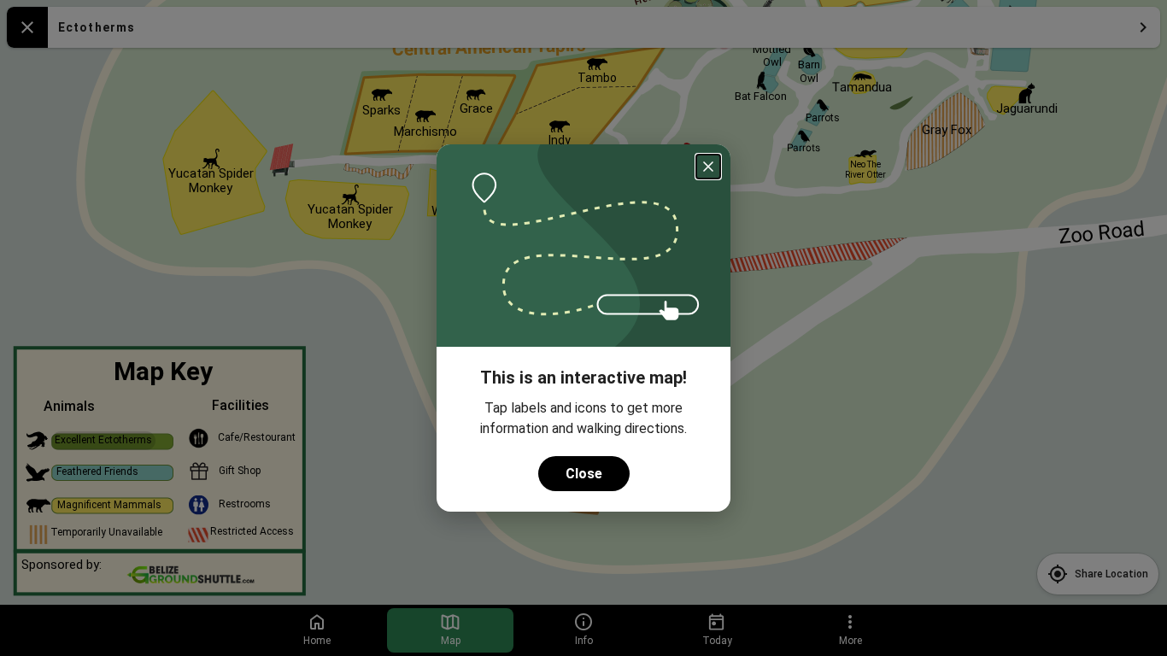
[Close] (708, 167)
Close (584, 474)
